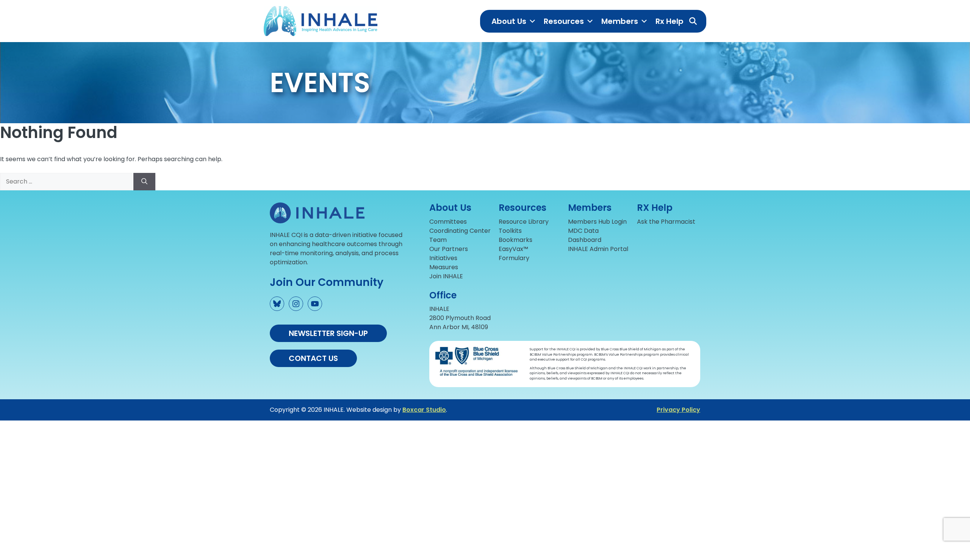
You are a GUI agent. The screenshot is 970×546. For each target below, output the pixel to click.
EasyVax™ (513, 249)
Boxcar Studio (424, 409)
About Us (508, 21)
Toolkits (510, 230)
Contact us (313, 358)
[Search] (144, 181)
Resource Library (524, 221)
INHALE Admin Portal (598, 249)
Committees (448, 221)
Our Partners (448, 249)
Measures (443, 267)
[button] (693, 21)
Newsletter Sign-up (328, 333)
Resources (564, 21)
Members (619, 21)
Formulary (514, 258)
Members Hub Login (597, 221)
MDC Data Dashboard (584, 235)
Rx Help (670, 21)
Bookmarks (515, 239)
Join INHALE (446, 276)
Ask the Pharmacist (666, 221)
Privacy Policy (678, 409)
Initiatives (443, 258)
